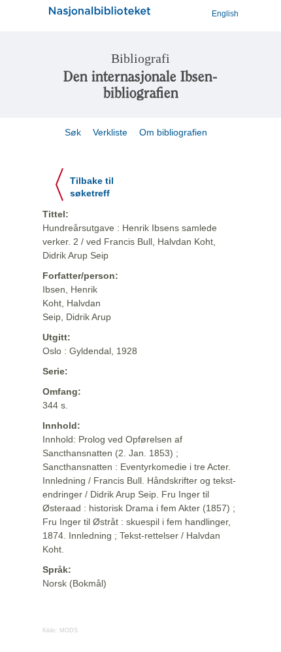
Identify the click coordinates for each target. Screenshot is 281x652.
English (225, 13)
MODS (68, 630)
